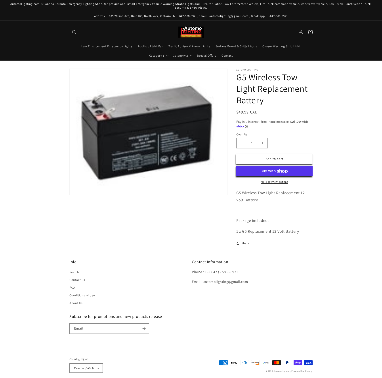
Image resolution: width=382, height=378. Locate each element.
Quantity (241, 134)
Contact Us (77, 280)
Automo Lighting (282, 371)
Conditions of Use (82, 295)
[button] (74, 32)
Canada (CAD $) (84, 368)
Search (74, 272)
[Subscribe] (144, 328)
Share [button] (245, 243)
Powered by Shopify (302, 371)
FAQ (72, 288)
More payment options (274, 181)
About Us (76, 303)
